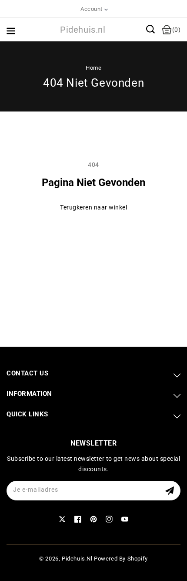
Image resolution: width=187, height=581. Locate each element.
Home (93, 67)
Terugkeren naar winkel (93, 207)
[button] (150, 29)
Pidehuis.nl (77, 558)
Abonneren (170, 490)
